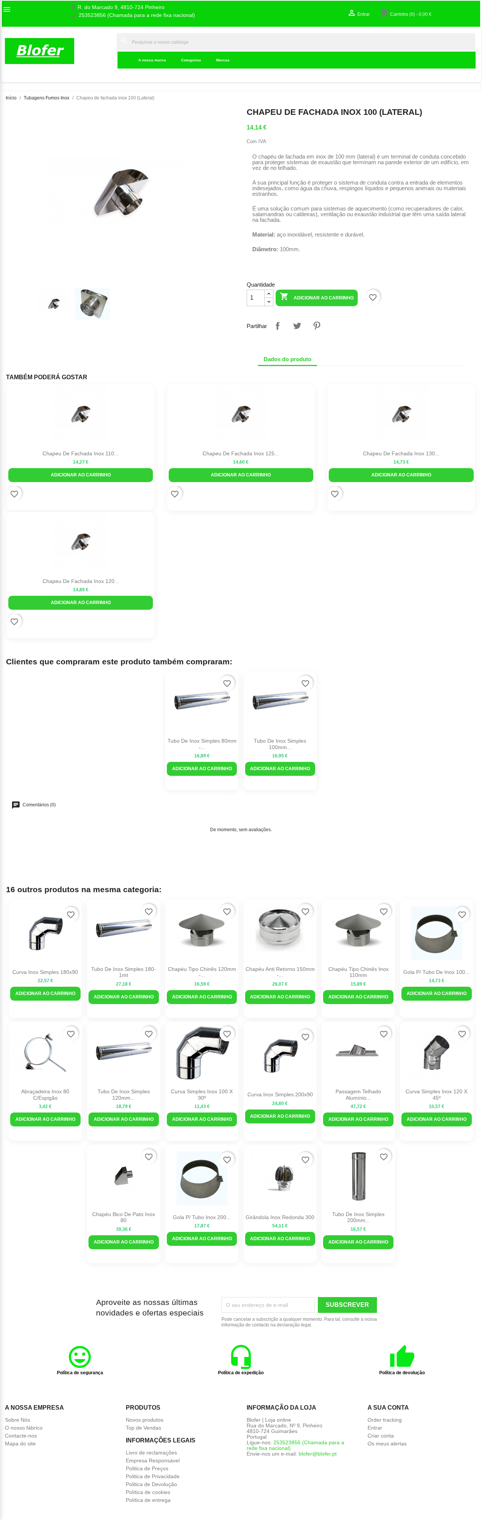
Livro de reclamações (151, 1453)
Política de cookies (148, 1492)
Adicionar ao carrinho (317, 296)
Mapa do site (20, 1444)
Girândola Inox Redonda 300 (280, 1217)
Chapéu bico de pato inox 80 (123, 1217)
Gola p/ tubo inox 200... (202, 1217)
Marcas (223, 60)
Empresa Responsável (153, 1460)
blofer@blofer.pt (318, 1454)
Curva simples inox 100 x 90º (202, 1094)
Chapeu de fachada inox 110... (81, 453)
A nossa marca (152, 60)
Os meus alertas (387, 1444)
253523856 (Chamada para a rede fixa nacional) (137, 15)
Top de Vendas (143, 1428)
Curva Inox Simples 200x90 (280, 1094)
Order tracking (385, 1420)
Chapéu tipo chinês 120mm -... (202, 972)
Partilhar (277, 325)
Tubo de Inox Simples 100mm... (280, 744)
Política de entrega (148, 1500)
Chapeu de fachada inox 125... (241, 453)
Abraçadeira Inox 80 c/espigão (45, 1094)
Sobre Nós (17, 1420)
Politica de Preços (147, 1468)
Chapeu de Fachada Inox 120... (81, 581)
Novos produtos (144, 1420)
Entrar (375, 1428)
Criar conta (381, 1436)
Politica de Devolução (151, 1484)
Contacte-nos (21, 1436)
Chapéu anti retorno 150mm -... (280, 972)
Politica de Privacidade (153, 1476)
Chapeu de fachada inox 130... (401, 453)
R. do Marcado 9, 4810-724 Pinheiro (121, 7)
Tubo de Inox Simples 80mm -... (202, 744)
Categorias (191, 60)
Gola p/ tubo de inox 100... (436, 972)
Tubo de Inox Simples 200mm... (358, 1217)
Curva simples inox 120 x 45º (436, 1094)
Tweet (297, 325)
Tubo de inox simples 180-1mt (123, 972)
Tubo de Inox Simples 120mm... (124, 1094)
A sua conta (388, 1407)
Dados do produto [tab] (287, 359)
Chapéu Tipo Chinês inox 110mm (358, 972)
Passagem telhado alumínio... (358, 1094)
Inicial (105, 50)
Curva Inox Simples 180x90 (45, 972)
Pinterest (316, 325)
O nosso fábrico (24, 1428)
